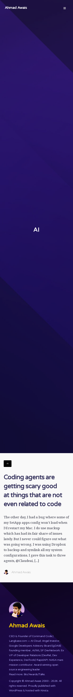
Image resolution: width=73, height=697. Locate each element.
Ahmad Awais (16, 7)
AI (8, 463)
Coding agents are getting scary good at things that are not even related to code (33, 491)
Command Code (42, 636)
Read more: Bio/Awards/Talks (27, 674)
